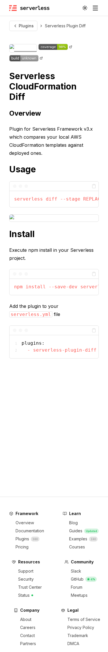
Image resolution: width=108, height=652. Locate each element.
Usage (22, 169)
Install (22, 234)
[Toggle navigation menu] (95, 8)
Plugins (26, 25)
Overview (25, 113)
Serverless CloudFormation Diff (43, 86)
